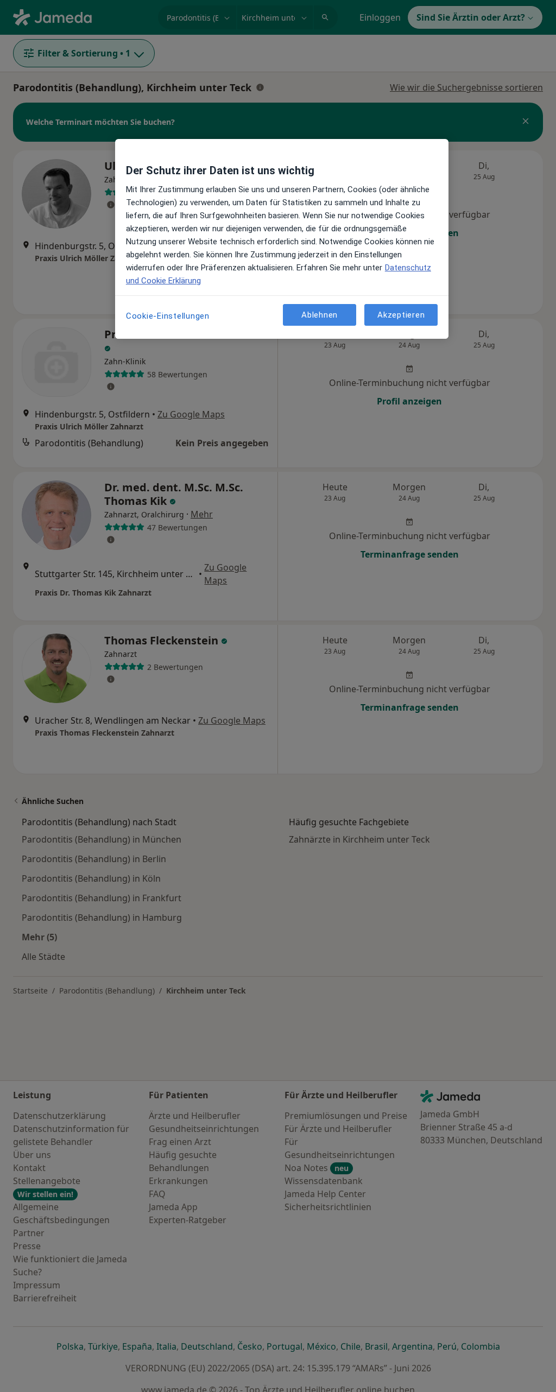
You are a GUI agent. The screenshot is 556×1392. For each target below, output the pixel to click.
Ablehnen (319, 315)
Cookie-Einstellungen (168, 316)
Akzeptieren (401, 315)
